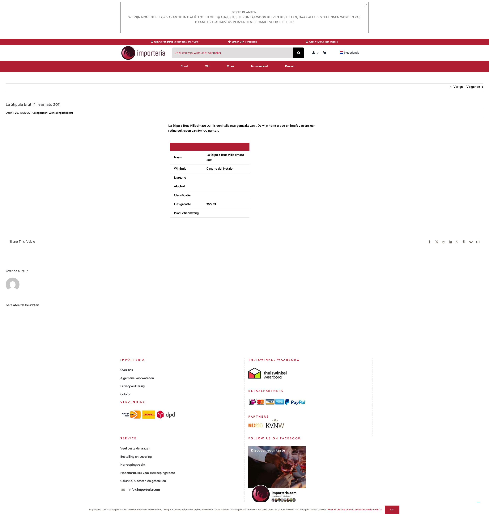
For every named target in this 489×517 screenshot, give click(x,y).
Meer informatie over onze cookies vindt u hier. (353, 510)
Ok (392, 510)
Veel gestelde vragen (135, 448)
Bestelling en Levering (136, 456)
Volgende (473, 86)
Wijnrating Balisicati (61, 112)
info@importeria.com (144, 490)
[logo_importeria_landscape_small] (144, 47)
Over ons (126, 370)
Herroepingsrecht (132, 464)
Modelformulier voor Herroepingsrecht (147, 473)
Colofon (125, 394)
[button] (8, 327)
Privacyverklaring (132, 386)
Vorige (458, 86)
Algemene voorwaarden (137, 378)
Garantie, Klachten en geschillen (143, 481)
